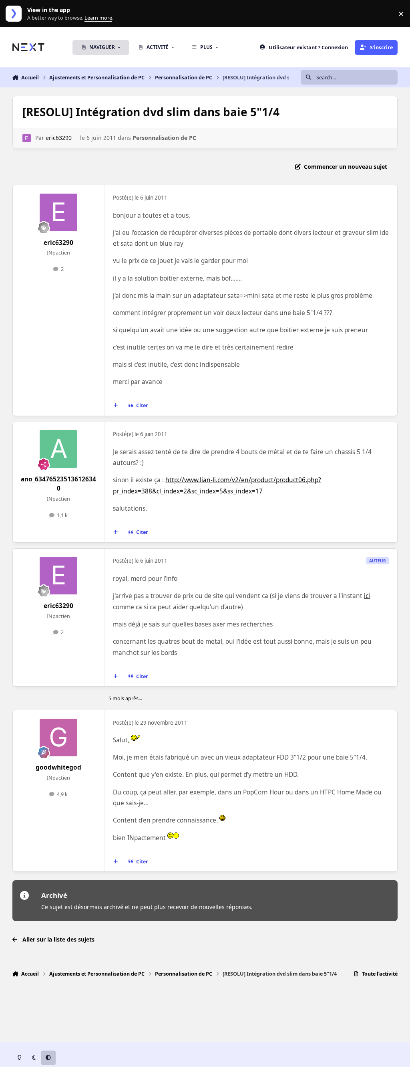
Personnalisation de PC (164, 137)
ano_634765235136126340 (58, 484)
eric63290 (59, 137)
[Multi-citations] (115, 405)
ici (367, 596)
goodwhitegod (58, 767)
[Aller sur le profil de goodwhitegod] (58, 737)
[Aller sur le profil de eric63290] (26, 138)
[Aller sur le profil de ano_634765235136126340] (58, 449)
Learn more (15, 14)
